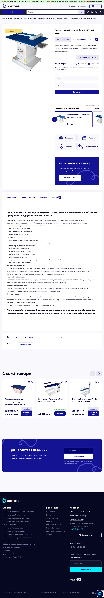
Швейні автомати (9, 525)
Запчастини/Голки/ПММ (12, 557)
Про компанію (51, 512)
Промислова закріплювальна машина (17, 535)
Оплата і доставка (53, 528)
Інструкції (44, 197)
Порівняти (95, 64)
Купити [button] (60, 413)
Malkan (84, 39)
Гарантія (69, 146)
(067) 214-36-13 (76, 529)
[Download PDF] (87, 57)
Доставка (69, 138)
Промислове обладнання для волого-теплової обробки (40, 18)
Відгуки (56, 197)
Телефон (58, 82)
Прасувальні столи (62, 18)
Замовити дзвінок (70, 178)
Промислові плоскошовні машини (15, 518)
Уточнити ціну (26, 413)
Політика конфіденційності (50, 592)
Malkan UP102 (29, 337)
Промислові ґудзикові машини (14, 528)
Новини (48, 515)
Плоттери (6, 551)
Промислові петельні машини (13, 531)
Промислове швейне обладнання (12, 18)
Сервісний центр (91, 146)
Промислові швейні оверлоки (13, 515)
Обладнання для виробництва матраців (18, 544)
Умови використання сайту (70, 592)
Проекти (49, 521)
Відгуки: (92, 39)
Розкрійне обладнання (11, 547)
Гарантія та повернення (55, 531)
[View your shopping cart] (100, 12)
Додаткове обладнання (12, 554)
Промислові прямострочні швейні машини (18, 512)
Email (56, 74)
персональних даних (70, 463)
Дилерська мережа (53, 525)
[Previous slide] (92, 373)
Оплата (91, 138)
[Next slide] (54, 119)
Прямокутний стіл (59, 337)
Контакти (49, 535)
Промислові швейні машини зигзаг (16, 521)
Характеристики (28, 197)
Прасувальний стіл (43, 337)
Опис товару (12, 197)
